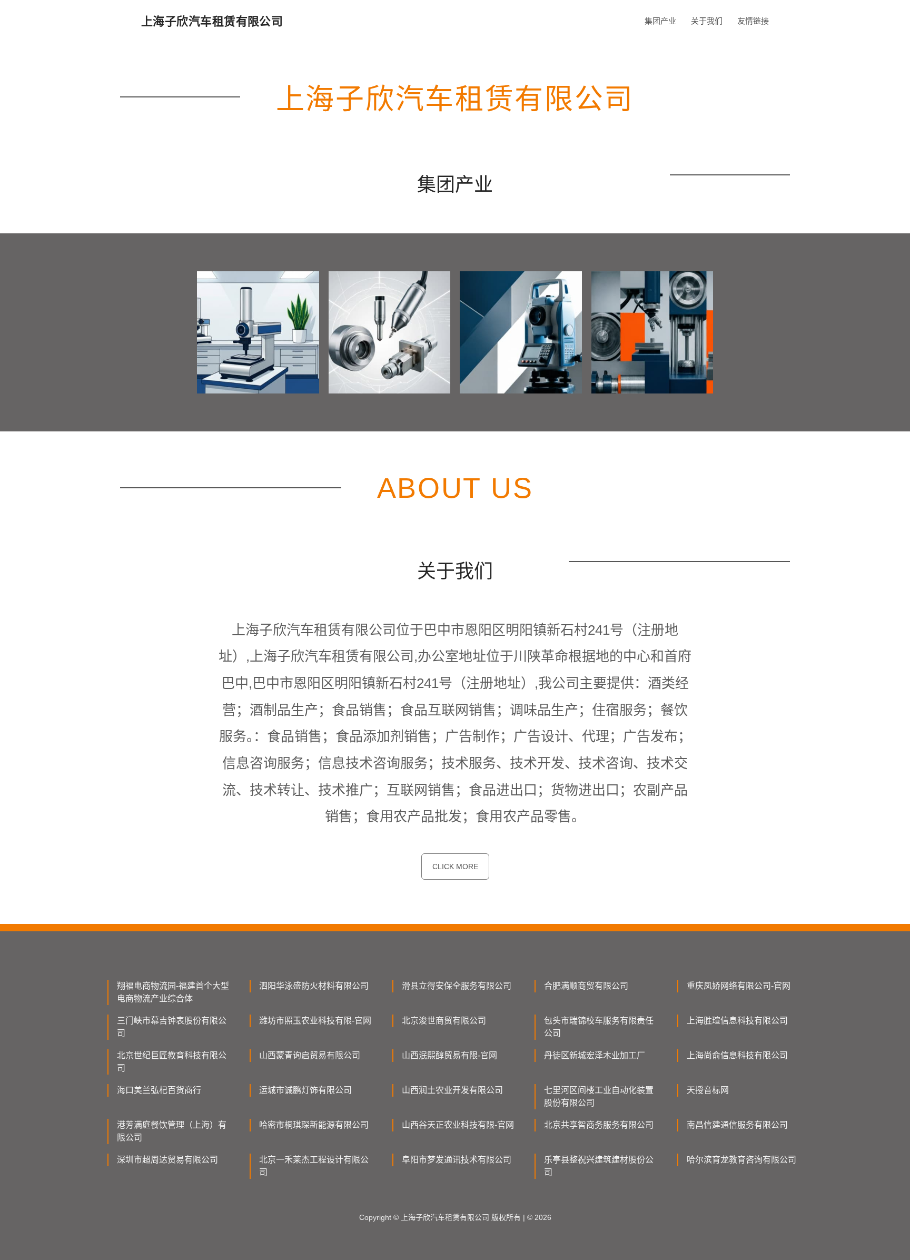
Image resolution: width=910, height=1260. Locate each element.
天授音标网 (708, 1090)
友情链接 (753, 20)
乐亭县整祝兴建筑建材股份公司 (599, 1166)
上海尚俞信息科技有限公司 (737, 1055)
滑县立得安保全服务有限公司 (456, 985)
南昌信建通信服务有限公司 (737, 1124)
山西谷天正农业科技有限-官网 (458, 1124)
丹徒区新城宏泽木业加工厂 (594, 1055)
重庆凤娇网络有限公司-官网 (738, 985)
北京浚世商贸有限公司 (444, 1020)
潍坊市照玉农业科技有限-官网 (315, 1020)
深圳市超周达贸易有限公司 (167, 1159)
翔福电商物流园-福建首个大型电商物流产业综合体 (173, 992)
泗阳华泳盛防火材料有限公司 (314, 985)
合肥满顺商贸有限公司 (586, 985)
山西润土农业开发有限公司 (452, 1090)
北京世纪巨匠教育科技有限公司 (171, 1061)
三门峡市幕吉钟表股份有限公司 (171, 1027)
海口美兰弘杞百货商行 (159, 1090)
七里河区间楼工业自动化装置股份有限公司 (599, 1096)
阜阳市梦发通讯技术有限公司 (456, 1159)
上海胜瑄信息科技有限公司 (737, 1020)
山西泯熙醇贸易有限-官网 (449, 1055)
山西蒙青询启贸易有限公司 (309, 1055)
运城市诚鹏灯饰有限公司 (305, 1090)
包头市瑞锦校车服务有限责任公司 (599, 1027)
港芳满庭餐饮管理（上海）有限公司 (171, 1131)
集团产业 (660, 20)
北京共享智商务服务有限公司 (599, 1124)
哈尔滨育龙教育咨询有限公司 (741, 1159)
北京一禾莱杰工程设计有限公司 (314, 1166)
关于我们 (707, 20)
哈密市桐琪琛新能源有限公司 (314, 1124)
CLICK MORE (455, 866)
